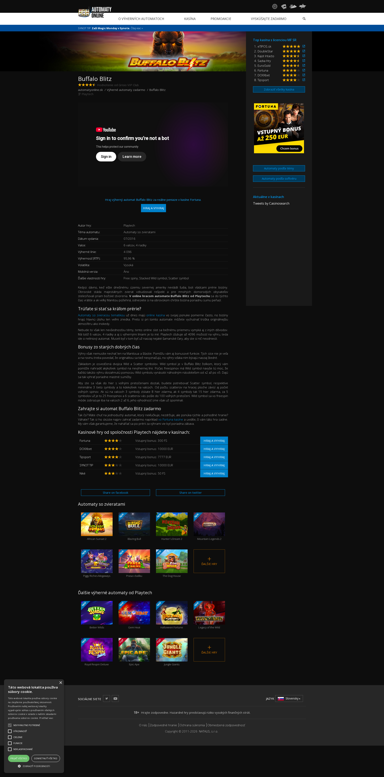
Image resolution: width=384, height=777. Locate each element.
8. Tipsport (261, 80)
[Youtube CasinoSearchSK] (115, 698)
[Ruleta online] (274, 6)
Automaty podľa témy (279, 168)
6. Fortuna (261, 70)
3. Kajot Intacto (264, 56)
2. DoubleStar (263, 51)
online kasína (155, 315)
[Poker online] (293, 6)
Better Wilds (92, 615)
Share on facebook (115, 492)
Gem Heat (129, 615)
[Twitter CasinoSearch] (106, 698)
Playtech (87, 94)
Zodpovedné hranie (163, 725)
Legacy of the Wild (207, 615)
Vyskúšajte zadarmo (268, 19)
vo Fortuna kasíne (170, 419)
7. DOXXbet (262, 75)
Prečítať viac (46, 717)
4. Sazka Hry (262, 61)
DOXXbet (86, 449)
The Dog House (168, 564)
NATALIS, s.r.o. (208, 731)
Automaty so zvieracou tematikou (101, 315)
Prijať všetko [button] (18, 758)
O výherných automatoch (141, 19)
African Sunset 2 (93, 527)
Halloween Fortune (169, 615)
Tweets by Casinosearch (271, 203)
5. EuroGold (262, 65)
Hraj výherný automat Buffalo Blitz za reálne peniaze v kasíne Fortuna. (153, 204)
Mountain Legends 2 (207, 527)
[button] (34, 766)
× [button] (60, 682)
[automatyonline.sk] (95, 12)
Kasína (190, 19)
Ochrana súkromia (192, 725)
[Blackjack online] (283, 6)
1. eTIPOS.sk (262, 46)
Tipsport (85, 457)
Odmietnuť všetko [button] (45, 758)
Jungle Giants (167, 652)
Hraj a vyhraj (214, 441)
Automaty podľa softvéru (279, 178)
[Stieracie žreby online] (302, 6)
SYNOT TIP (86, 465)
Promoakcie (221, 19)
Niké (82, 473)
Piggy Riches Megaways (95, 564)
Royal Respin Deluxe (95, 652)
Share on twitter (190, 492)
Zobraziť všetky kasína (279, 89)
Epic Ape (129, 652)
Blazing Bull (130, 527)
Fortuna (85, 441)
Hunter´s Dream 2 (169, 527)
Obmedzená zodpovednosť (226, 725)
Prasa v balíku (130, 564)
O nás (143, 725)
